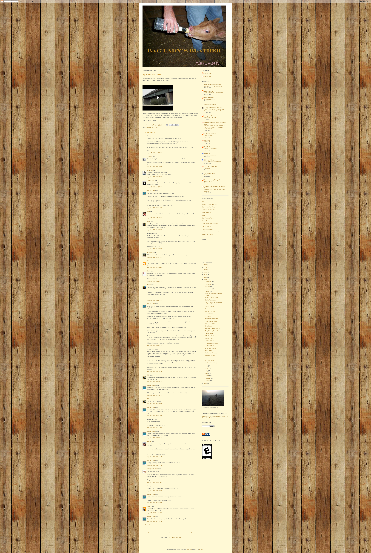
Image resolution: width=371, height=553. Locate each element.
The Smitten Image (209, 173)
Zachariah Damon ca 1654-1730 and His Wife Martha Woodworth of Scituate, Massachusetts (214, 127)
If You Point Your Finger (208, 207)
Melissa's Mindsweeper (208, 209)
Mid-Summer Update (209, 99)
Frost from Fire (207, 175)
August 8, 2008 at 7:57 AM (154, 502)
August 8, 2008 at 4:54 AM (154, 491)
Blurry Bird (208, 309)
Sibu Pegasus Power (208, 218)
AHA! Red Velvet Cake (211, 343)
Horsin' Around (209, 313)
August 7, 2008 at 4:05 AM (154, 153)
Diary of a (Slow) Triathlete (209, 204)
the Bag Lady (151, 190)
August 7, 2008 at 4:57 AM (154, 187)
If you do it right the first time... (211, 148)
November (208, 284)
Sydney (149, 441)
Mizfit (203, 215)
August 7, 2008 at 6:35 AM (154, 208)
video (156, 127)
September (208, 289)
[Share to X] (174, 125)
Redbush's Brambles (210, 133)
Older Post (194, 533)
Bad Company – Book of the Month (213, 86)
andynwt (189, 549)
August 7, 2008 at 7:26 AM (154, 230)
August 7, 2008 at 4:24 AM (154, 166)
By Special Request (210, 348)
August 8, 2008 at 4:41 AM (154, 482)
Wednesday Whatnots (211, 353)
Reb (148, 375)
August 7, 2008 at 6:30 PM (154, 403)
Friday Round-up (209, 345)
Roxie (148, 271)
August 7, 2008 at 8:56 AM (154, 267)
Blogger (201, 549)
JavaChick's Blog (209, 97)
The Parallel (207, 168)
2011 (205, 272)
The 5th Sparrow (206, 226)
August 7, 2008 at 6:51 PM (154, 415)
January (207, 380)
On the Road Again (210, 300)
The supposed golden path (212, 180)
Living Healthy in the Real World (213, 107)
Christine (149, 156)
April (206, 373)
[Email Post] (166, 125)
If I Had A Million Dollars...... (213, 297)
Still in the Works (209, 160)
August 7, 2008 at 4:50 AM (154, 177)
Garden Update (209, 333)
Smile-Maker (208, 350)
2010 (205, 274)
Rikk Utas (207, 140)
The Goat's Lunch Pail (210, 166)
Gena (148, 211)
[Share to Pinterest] (178, 125)
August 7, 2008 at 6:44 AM (154, 218)
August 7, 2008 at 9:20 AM (154, 281)
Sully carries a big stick (210, 117)
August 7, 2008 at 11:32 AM (154, 371)
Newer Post (147, 533)
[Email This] (170, 125)
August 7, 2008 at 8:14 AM (154, 249)
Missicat (149, 170)
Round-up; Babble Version (212, 328)
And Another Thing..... (211, 311)
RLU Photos (207, 147)
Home (170, 533)
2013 (205, 267)
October (207, 286)
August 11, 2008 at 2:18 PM (154, 521)
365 (203, 201)
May (206, 371)
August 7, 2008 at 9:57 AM (154, 300)
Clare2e (149, 506)
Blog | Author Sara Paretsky (212, 84)
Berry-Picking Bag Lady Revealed (214, 331)
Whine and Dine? (209, 360)
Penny (149, 284)
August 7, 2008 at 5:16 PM (154, 395)
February (208, 378)
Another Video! (209, 338)
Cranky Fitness (208, 91)
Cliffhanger (208, 316)
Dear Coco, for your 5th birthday (212, 161)
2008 (205, 279)
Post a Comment (149, 525)
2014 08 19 (207, 142)
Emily (148, 221)
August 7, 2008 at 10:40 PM (155, 438)
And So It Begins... (210, 323)
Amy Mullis (150, 252)
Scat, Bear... (208, 326)
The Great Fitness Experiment (210, 232)
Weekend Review (210, 355)
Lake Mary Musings (210, 104)
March (207, 375)
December (208, 281)
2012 (205, 270)
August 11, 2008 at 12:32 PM (155, 513)
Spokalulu (207, 153)
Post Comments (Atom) (174, 537)
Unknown (149, 261)
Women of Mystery (207, 234)
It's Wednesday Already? (212, 318)
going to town (150, 127)
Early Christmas (208, 135)
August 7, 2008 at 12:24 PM (155, 381)
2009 (205, 277)
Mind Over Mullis (206, 212)
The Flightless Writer (208, 229)
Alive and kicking (208, 181)
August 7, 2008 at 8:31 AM (154, 257)
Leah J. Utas (150, 180)
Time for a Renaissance (210, 155)
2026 (205, 265)
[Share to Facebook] (176, 125)
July (206, 366)
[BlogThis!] (172, 125)
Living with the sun (209, 116)
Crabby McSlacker (152, 468)
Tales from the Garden (211, 336)
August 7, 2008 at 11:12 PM (154, 456)
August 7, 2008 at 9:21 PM (154, 427)
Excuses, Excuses (210, 358)
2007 (205, 383)
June (207, 368)
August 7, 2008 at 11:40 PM (154, 465)
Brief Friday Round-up (211, 363)
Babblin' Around (209, 306)
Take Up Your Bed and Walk (210, 223)
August (207, 291)
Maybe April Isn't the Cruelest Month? (213, 92)
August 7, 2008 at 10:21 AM (155, 345)
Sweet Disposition (207, 221)
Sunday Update (209, 340)
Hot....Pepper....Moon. (211, 321)
